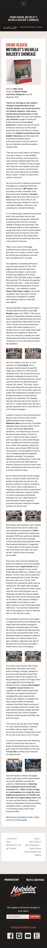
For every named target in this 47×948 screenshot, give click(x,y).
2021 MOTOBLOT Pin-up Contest (14, 844)
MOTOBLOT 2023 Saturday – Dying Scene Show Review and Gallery (32, 847)
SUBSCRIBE (34, 917)
